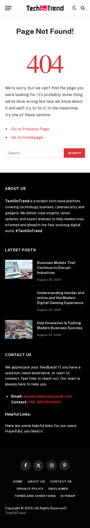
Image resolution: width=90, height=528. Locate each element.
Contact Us (61, 481)
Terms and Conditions (35, 496)
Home (18, 481)
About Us (36, 481)
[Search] (82, 8)
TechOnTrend (15, 513)
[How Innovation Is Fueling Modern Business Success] (18, 329)
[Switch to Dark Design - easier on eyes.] (74, 8)
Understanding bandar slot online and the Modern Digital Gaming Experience (60, 298)
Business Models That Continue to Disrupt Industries (56, 268)
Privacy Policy (30, 488)
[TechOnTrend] (45, 8)
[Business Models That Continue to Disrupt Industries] (18, 269)
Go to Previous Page (30, 129)
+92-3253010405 (44, 402)
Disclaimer (58, 488)
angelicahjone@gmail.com (47, 396)
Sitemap (68, 496)
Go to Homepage (27, 137)
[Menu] (8, 8)
